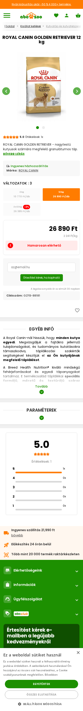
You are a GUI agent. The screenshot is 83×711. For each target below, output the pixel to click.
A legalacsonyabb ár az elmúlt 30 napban (55, 289)
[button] (41, 704)
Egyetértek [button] (41, 684)
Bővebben (51, 675)
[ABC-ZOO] (31, 15)
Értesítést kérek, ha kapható (41, 277)
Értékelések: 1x (34, 137)
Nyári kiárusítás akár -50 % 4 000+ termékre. (41, 4)
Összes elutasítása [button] (41, 694)
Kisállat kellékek (30, 26)
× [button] (78, 652)
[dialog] (41, 679)
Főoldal (9, 26)
